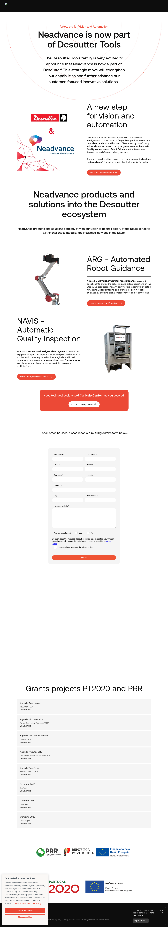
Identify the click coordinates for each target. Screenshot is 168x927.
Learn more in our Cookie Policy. (27, 903)
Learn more (25, 709)
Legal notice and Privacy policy (50, 920)
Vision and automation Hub (102, 172)
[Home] (16, 6)
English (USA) (139, 921)
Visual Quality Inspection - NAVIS (34, 377)
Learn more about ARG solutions (104, 303)
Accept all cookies (25, 910)
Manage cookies (69, 920)
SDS (78, 920)
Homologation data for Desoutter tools (95, 920)
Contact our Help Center (82, 404)
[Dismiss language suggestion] (162, 911)
